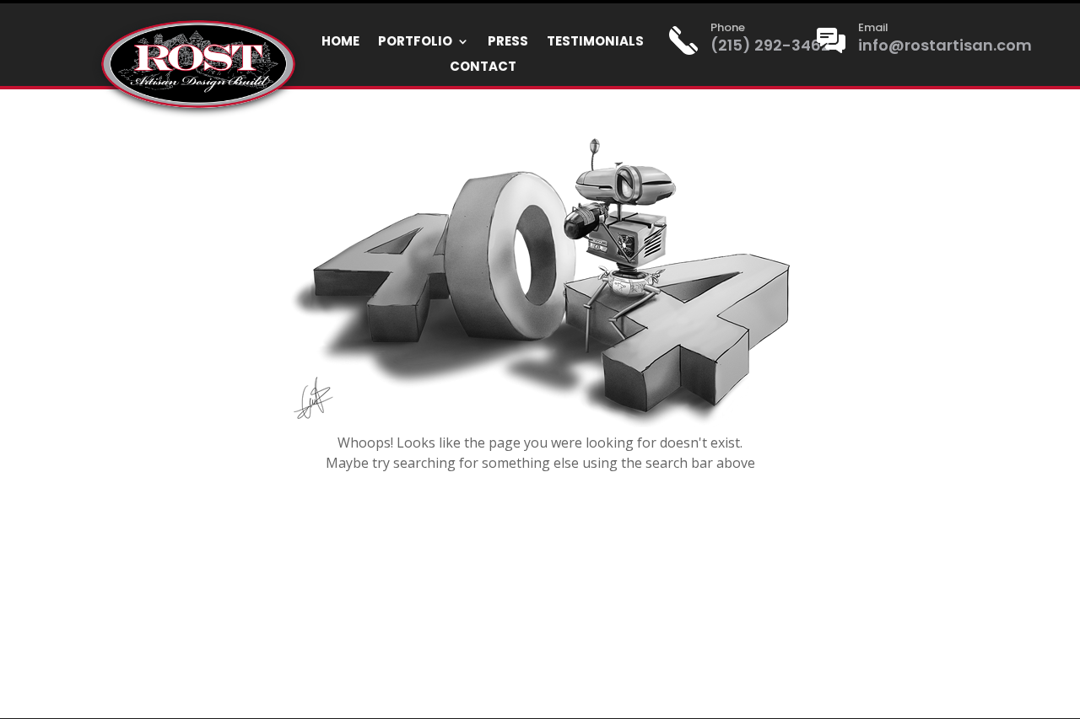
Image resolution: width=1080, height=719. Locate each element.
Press (508, 42)
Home (340, 42)
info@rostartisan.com (945, 45)
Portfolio (415, 42)
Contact (483, 68)
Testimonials (595, 42)
